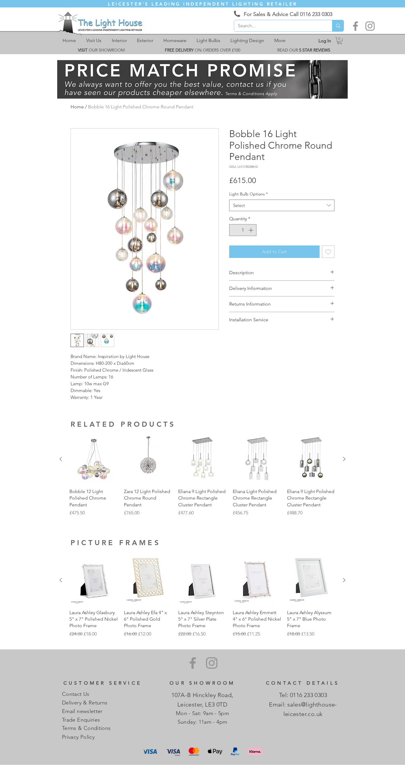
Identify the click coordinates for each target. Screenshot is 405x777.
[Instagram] (370, 26)
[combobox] (281, 205)
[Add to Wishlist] (328, 251)
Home (77, 107)
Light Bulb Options (248, 194)
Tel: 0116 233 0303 (303, 695)
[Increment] (251, 230)
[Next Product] (344, 459)
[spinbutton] (242, 230)
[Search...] (338, 25)
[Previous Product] (60, 459)
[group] (202, 476)
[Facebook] (355, 26)
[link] (339, 40)
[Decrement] (234, 230)
